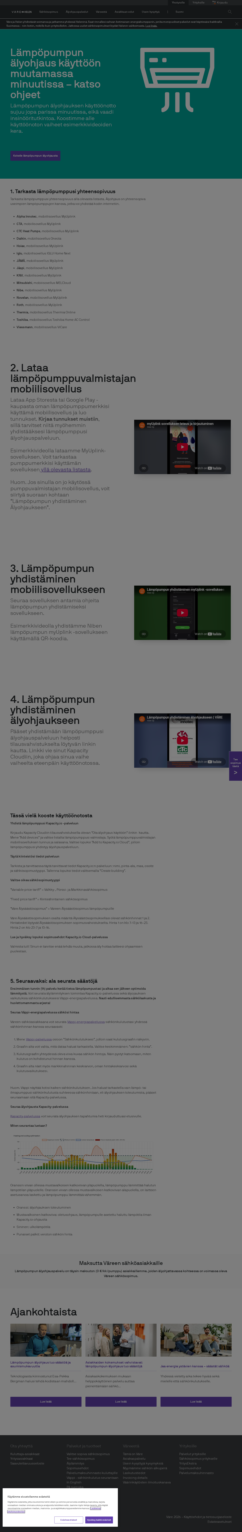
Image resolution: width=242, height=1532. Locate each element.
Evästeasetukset (68, 1520)
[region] (60, 1507)
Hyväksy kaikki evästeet (99, 1520)
